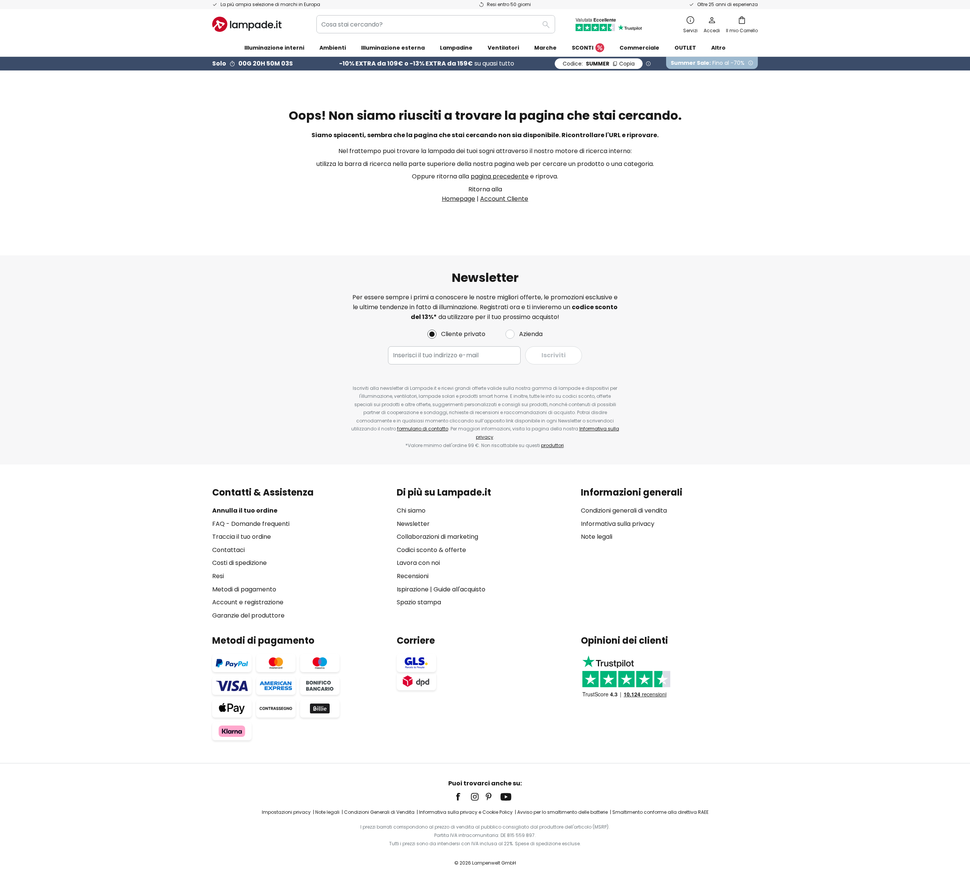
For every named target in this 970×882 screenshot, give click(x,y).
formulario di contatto (422, 428)
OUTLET (685, 48)
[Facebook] (463, 796)
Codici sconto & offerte (431, 550)
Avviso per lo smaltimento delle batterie (562, 812)
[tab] (300, 553)
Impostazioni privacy (286, 812)
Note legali (596, 536)
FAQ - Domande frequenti (250, 523)
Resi (218, 576)
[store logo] (247, 24)
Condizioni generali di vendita (624, 510)
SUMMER (599, 63)
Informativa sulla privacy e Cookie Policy (466, 812)
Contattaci (228, 550)
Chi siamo (411, 510)
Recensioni (413, 576)
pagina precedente (500, 176)
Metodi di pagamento (244, 589)
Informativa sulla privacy (617, 523)
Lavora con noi (418, 562)
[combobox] (436, 24)
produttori (552, 445)
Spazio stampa (419, 602)
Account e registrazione (247, 602)
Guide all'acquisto (459, 589)
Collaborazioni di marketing (437, 536)
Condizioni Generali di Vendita (379, 812)
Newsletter (413, 523)
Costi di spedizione (239, 562)
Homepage (458, 198)
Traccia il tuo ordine (241, 536)
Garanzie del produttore (248, 615)
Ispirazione (413, 589)
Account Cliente (504, 198)
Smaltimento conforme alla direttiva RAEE (660, 812)
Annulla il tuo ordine (244, 510)
